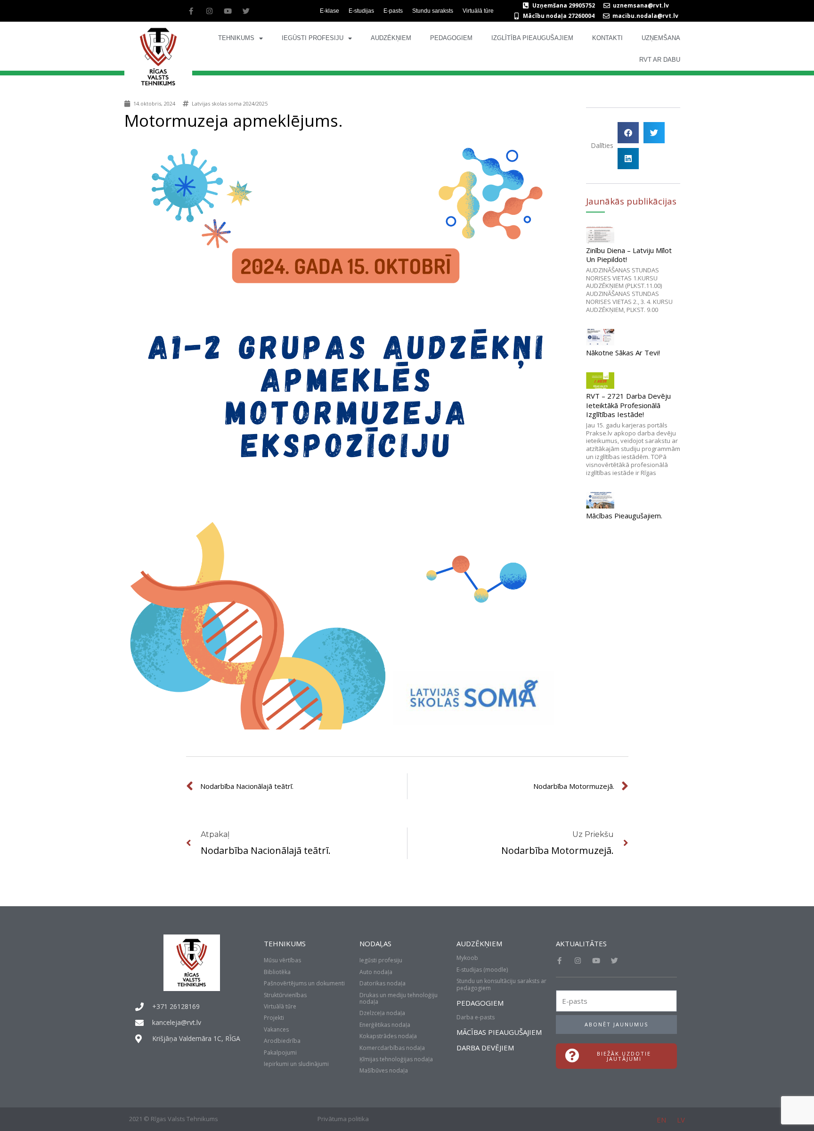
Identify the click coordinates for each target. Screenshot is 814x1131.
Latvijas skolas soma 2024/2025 (230, 103)
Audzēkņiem (391, 37)
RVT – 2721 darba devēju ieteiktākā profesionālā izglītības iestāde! (628, 405)
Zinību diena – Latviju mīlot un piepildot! (629, 255)
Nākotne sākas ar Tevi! (623, 352)
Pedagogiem (451, 37)
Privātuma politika (343, 1119)
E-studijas (361, 11)
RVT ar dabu (659, 59)
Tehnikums (236, 37)
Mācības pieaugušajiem (499, 1032)
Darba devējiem (485, 1047)
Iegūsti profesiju (312, 37)
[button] (628, 132)
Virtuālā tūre (478, 11)
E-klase (329, 11)
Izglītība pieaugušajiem (532, 37)
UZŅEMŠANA (661, 37)
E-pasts (393, 11)
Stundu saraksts (432, 11)
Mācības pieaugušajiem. (624, 515)
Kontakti (607, 37)
